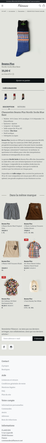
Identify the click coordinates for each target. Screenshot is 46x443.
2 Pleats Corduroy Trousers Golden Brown (33, 227)
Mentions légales (8, 387)
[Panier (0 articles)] (44, 5)
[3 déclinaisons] (23, 97)
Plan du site (6, 395)
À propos (5, 366)
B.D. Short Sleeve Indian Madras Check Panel (32, 265)
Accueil (4, 11)
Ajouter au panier (23, 80)
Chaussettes (21, 11)
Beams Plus (8, 63)
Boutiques (6, 369)
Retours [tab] (21, 107)
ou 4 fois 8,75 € (7, 74)
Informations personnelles (12, 405)
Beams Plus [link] (6, 224)
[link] (12, 211)
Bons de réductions (9, 420)
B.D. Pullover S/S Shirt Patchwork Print (9, 302)
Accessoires (12, 11)
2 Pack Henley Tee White (32, 301)
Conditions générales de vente (14, 384)
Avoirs (4, 412)
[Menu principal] (2, 5)
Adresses (5, 416)
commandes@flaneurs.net (12, 441)
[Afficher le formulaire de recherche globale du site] (40, 6)
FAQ (3, 391)
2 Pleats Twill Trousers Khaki (12, 264)
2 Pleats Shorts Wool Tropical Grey (12, 227)
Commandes (7, 409)
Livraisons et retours (10, 380)
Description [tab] (8, 107)
